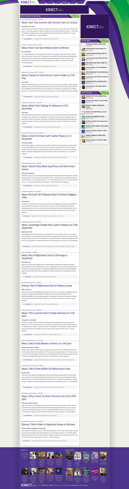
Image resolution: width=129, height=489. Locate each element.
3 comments (28, 66)
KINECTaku (45, 485)
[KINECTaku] (29, 2)
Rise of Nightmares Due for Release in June (51, 286)
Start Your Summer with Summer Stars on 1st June (52, 22)
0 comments (28, 97)
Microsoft (74, 485)
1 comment (27, 276)
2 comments (28, 39)
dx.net (86, 485)
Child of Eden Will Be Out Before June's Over (49, 369)
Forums (65, 2)
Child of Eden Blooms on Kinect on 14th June (49, 343)
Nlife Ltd (52, 485)
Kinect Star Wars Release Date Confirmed (48, 48)
